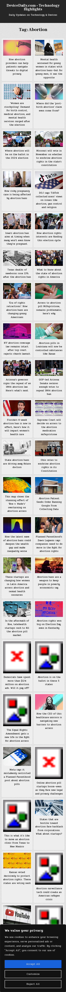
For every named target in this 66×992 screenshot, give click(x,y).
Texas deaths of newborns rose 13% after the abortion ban (17, 273)
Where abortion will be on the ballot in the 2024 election (17, 154)
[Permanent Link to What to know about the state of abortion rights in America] (49, 258)
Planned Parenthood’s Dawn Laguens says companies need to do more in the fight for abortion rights (49, 544)
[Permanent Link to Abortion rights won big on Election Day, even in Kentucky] (49, 609)
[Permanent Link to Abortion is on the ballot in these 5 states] (49, 657)
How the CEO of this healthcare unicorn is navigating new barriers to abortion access (49, 721)
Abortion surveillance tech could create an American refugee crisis (49, 894)
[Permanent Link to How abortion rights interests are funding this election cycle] (49, 221)
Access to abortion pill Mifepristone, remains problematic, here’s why (49, 308)
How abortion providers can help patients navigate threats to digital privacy (17, 67)
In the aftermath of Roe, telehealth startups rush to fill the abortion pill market (17, 628)
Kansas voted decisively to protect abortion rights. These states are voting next (17, 877)
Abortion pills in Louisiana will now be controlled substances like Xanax (49, 348)
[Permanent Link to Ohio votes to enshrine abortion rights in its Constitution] (49, 448)
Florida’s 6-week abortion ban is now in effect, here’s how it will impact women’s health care (17, 427)
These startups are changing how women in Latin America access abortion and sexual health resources (17, 586)
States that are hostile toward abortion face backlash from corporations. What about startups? (49, 827)
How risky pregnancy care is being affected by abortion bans (17, 194)
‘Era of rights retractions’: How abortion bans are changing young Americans (17, 310)
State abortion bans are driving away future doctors (17, 463)
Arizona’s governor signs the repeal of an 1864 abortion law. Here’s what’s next (17, 385)
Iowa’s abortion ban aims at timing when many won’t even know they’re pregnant (17, 238)
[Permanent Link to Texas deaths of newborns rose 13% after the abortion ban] (17, 258)
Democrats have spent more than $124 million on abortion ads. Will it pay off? (17, 682)
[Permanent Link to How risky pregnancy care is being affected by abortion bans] (17, 179)
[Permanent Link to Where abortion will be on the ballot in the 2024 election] (17, 139)
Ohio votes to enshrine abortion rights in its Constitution (49, 465)
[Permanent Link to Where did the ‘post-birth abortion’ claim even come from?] (49, 91)
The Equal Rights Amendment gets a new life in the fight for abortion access (17, 735)
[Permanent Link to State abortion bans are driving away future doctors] (17, 448)
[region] (33, 958)
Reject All (33, 984)
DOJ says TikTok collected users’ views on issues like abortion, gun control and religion (49, 200)
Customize (33, 974)
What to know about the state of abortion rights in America (49, 273)
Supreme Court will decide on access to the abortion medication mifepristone (49, 427)
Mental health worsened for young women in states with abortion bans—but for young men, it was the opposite (49, 68)
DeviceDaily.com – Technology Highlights (33, 7)
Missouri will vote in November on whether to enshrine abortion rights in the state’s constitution (49, 158)
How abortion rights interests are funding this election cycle (49, 236)
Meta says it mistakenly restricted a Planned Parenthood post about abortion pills (17, 777)
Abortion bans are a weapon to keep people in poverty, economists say (49, 582)
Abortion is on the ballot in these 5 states (49, 680)
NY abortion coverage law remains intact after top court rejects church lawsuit (17, 348)
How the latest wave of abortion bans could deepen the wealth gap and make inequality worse (17, 544)
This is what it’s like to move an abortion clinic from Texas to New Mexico (17, 841)
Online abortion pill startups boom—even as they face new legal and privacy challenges (49, 788)
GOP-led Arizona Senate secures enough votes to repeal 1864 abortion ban (49, 387)
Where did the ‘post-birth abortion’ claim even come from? (49, 107)
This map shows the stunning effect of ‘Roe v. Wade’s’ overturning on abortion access (17, 504)
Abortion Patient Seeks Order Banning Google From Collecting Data (49, 504)
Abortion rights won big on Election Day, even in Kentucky (49, 624)
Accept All (33, 964)
